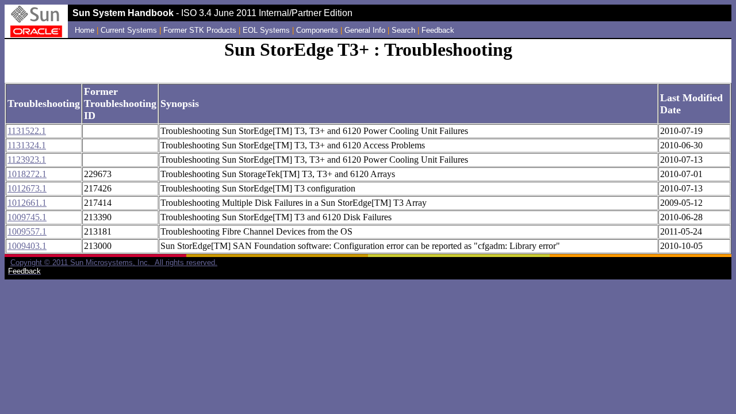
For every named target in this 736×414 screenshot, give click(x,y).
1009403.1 (27, 246)
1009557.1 (27, 231)
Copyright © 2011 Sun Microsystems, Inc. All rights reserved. (113, 262)
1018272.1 (27, 174)
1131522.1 (26, 131)
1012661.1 (27, 203)
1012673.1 (27, 188)
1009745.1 (27, 217)
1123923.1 (26, 159)
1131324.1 (26, 145)
